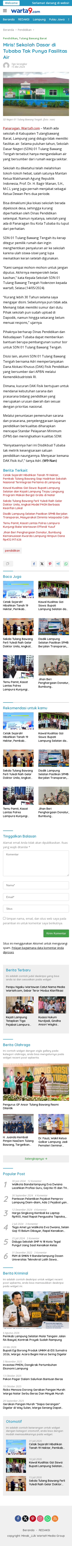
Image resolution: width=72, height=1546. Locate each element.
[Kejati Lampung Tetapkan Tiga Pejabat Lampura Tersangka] (20, 1004)
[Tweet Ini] (42, 564)
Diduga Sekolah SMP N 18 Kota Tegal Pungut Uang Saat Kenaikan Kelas (36, 1243)
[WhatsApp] (47, 1518)
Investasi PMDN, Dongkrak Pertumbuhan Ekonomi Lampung (30, 1366)
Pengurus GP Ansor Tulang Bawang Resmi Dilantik (31, 1106)
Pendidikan (10, 38)
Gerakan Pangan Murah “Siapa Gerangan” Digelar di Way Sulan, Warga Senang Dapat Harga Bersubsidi (32, 1406)
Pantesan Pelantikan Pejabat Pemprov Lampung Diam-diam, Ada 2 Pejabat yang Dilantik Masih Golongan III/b (40, 1200)
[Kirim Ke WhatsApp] (66, 564)
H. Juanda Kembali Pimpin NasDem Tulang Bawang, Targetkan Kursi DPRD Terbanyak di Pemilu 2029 (18, 1140)
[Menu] (5, 10)
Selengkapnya (35, 1159)
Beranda (28, 1530)
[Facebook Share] (34, 564)
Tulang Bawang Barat (33, 38)
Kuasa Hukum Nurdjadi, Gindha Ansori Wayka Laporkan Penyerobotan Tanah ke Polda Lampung (49, 1020)
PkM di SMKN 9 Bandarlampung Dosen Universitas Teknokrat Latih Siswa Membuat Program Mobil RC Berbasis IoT (39, 1257)
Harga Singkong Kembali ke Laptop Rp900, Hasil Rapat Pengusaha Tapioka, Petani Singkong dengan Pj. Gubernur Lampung (38, 1214)
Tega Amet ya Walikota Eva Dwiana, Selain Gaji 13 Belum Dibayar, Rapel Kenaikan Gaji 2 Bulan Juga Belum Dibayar (40, 1229)
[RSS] (55, 1518)
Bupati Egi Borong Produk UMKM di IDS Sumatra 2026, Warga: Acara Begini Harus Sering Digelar (35, 1352)
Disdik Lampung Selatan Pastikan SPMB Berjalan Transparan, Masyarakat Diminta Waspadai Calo (36, 515)
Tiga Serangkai (19, 64)
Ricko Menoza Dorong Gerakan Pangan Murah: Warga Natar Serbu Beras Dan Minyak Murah (34, 1391)
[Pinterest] (33, 1518)
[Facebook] (18, 1518)
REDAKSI (44, 1530)
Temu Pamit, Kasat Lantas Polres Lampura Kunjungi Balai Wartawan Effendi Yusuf (31, 525)
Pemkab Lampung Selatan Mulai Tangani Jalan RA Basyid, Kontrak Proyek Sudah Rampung (34, 1338)
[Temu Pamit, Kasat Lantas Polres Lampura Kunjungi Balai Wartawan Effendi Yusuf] (18, 666)
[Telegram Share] (58, 564)
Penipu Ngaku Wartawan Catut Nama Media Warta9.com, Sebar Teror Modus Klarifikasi (35, 988)
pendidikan (12, 550)
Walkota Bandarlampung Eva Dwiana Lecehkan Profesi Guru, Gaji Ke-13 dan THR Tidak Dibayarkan (40, 1186)
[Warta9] (24, 10)
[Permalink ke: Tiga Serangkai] (6, 65)
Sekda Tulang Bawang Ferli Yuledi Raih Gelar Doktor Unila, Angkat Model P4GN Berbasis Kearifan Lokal (32, 504)
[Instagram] (40, 1518)
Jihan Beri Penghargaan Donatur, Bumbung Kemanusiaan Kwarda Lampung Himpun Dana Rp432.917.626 (34, 536)
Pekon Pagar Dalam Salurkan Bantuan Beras (33, 1379)
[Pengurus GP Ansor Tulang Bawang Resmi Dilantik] (36, 1082)
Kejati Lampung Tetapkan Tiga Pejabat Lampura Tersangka (17, 1020)
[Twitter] (25, 1518)
